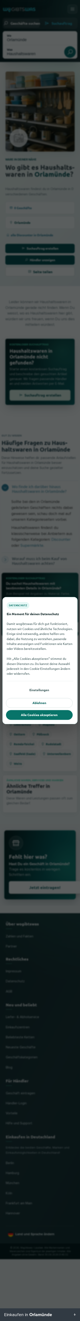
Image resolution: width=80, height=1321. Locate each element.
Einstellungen (39, 690)
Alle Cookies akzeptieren (39, 715)
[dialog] (40, 660)
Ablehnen (39, 703)
